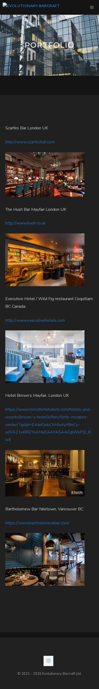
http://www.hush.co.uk (25, 223)
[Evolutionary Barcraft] (31, 7)
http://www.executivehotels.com (35, 320)
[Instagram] (49, 661)
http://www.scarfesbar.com (30, 142)
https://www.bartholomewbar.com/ (37, 523)
